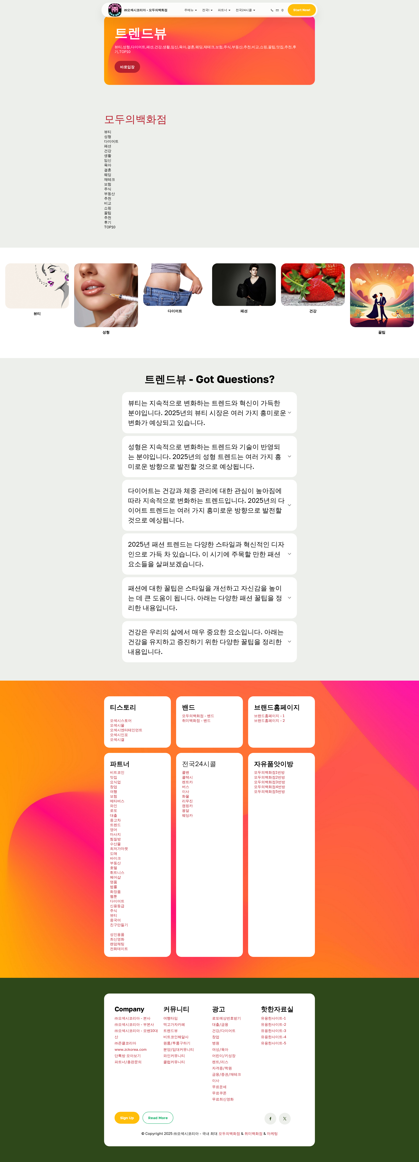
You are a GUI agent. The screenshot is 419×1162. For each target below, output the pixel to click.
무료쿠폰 (219, 1121)
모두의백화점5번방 (269, 820)
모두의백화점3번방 (269, 811)
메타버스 (117, 829)
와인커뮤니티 (174, 1084)
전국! (205, 39)
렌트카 (187, 811)
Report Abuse (209, 24)
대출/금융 (220, 1053)
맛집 (113, 806)
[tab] (209, 441)
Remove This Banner (222, 15)
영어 (113, 858)
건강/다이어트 (224, 1059)
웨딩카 (187, 844)
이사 (185, 820)
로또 (113, 839)
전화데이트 (119, 977)
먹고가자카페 (174, 1053)
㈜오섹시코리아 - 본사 (132, 1047)
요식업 (115, 811)
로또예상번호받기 (226, 1047)
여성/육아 (220, 1078)
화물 (185, 825)
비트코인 (117, 801)
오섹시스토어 (121, 749)
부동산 (115, 891)
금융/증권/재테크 (226, 1103)
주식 (113, 939)
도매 (113, 882)
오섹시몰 (117, 754)
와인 (113, 834)
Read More (158, 1146)
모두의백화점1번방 (269, 801)
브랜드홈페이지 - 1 (269, 744)
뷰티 (113, 944)
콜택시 (187, 806)
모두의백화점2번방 (269, 806)
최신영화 (117, 968)
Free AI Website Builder (231, 5)
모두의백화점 (135, 147)
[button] (209, 441)
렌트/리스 (220, 1090)
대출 (113, 844)
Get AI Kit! (188, 15)
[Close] (414, 5)
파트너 (222, 39)
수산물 (115, 872)
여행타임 (170, 1047)
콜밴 (185, 801)
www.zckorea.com (131, 1078)
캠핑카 (187, 834)
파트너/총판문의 (128, 1090)
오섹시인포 (119, 763)
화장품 (115, 920)
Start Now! (301, 39)
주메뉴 (189, 39)
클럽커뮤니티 (174, 1090)
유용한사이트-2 (273, 1053)
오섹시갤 (117, 768)
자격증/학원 (222, 1097)
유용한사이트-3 (273, 1059)
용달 (185, 839)
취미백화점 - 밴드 (196, 749)
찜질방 (115, 868)
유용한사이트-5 (273, 1072)
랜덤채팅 (117, 972)
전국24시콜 (244, 39)
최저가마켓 (119, 877)
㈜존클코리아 (125, 1072)
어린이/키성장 (224, 1084)
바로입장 (127, 95)
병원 (215, 1072)
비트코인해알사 (176, 1065)
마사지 (115, 863)
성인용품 (117, 963)
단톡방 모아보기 (128, 1084)
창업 (113, 815)
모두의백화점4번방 (269, 815)
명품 (113, 910)
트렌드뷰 (170, 1059)
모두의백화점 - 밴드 (198, 744)
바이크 (115, 887)
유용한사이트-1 (273, 1047)
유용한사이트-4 (273, 1065)
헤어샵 (115, 906)
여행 (113, 820)
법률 (113, 915)
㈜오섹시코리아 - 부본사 (134, 1053)
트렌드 (115, 853)
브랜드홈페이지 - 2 (269, 749)
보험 (113, 825)
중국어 (115, 949)
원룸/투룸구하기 (176, 1072)
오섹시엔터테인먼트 (126, 759)
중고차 (115, 849)
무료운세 (219, 1115)
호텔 (113, 896)
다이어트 (117, 930)
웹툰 (113, 925)
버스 (185, 815)
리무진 (187, 829)
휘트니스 (117, 901)
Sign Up (127, 1146)
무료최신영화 (223, 1128)
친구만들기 (119, 953)
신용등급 (117, 934)
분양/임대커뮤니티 (178, 1078)
